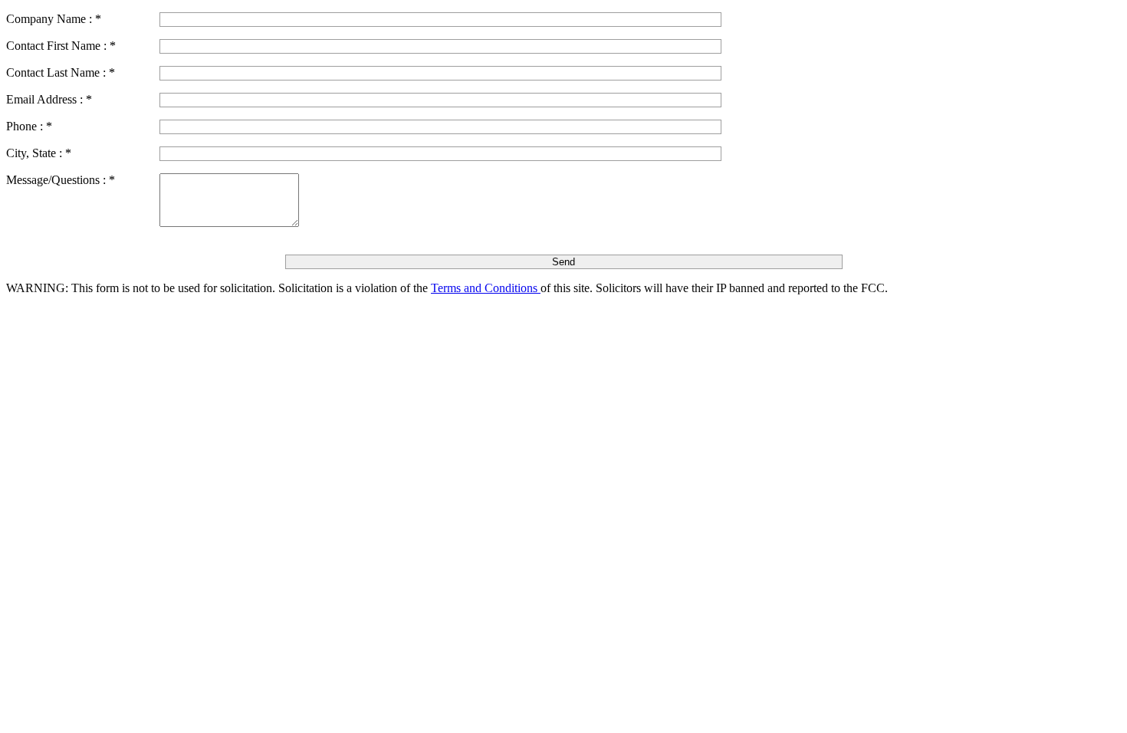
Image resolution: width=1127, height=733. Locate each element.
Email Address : (49, 99)
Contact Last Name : (60, 72)
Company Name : (53, 18)
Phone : (29, 126)
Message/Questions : (60, 179)
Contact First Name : (61, 45)
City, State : (38, 152)
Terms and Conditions (485, 287)
